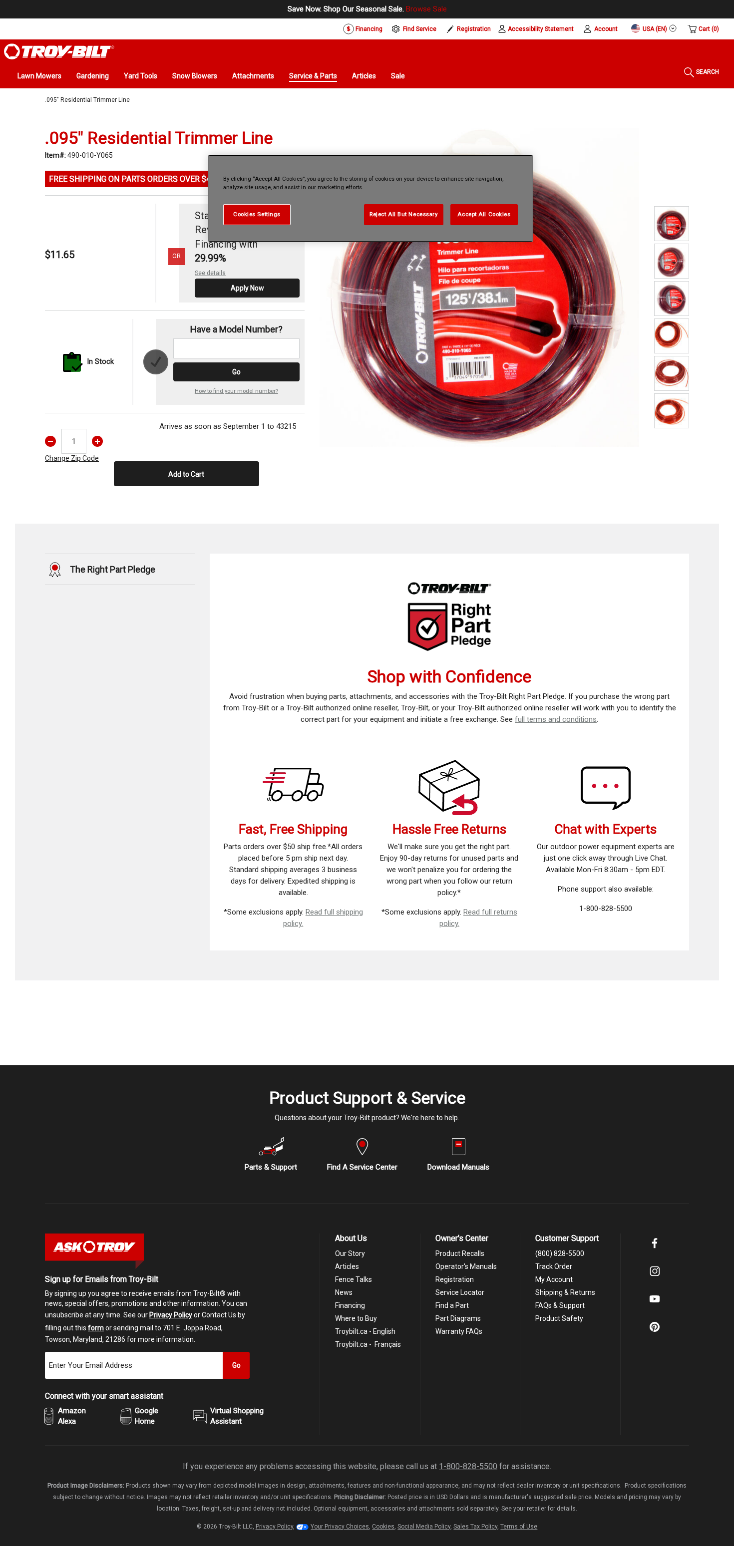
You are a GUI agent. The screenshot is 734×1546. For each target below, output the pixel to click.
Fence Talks (353, 1279)
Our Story (350, 1253)
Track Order (553, 1266)
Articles (364, 76)
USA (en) (654, 28)
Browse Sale (426, 8)
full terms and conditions (556, 719)
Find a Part (452, 1305)
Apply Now (247, 288)
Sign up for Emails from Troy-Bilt (101, 1279)
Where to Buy (356, 1318)
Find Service (419, 28)
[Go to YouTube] (654, 1305)
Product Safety (559, 1318)
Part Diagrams (458, 1318)
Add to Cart (186, 474)
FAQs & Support (560, 1305)
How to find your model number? (236, 391)
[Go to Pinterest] (654, 1333)
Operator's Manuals (466, 1266)
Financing (368, 28)
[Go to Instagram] (654, 1277)
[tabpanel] (479, 287)
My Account (554, 1279)
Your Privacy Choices (340, 1526)
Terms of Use (518, 1526)
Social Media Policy (423, 1526)
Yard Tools (140, 76)
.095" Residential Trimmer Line (87, 99)
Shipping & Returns (565, 1292)
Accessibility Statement (541, 28)
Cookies (383, 1526)
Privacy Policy (170, 1315)
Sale (398, 76)
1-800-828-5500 (468, 1466)
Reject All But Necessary (403, 214)
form (96, 1328)
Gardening (92, 76)
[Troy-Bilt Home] (59, 50)
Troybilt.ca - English (365, 1331)
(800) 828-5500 (559, 1253)
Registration (474, 28)
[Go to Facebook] (654, 1249)
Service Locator (459, 1292)
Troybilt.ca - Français (368, 1344)
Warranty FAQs (458, 1331)
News (344, 1292)
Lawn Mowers (39, 76)
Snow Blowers (194, 76)
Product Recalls (459, 1253)
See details (210, 273)
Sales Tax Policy (475, 1526)
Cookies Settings (257, 214)
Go (236, 372)
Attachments (253, 76)
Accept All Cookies (483, 214)
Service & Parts (313, 76)
